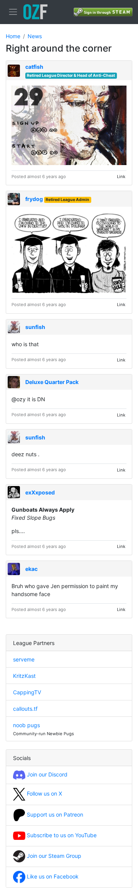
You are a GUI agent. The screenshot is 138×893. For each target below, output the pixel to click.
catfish (34, 66)
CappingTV (27, 692)
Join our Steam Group (53, 855)
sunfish (35, 327)
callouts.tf (25, 708)
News (35, 36)
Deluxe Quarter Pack (52, 382)
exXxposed (40, 492)
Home (13, 36)
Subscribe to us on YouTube (61, 835)
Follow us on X (43, 793)
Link (121, 176)
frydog (34, 199)
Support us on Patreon (54, 814)
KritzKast (24, 676)
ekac (31, 569)
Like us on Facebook (52, 876)
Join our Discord (46, 774)
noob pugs (26, 725)
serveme (23, 659)
